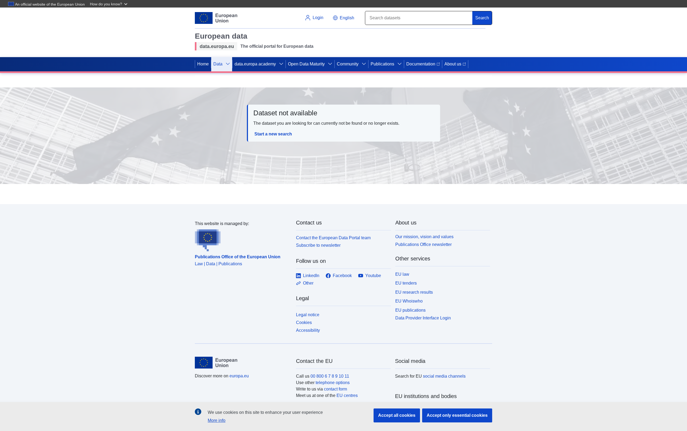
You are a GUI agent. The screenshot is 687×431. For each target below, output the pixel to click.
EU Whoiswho (409, 301)
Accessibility (308, 330)
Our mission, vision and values (424, 236)
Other (308, 283)
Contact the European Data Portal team (333, 237)
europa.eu (239, 376)
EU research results (414, 292)
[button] (109, 4)
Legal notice (307, 314)
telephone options (333, 382)
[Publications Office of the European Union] (242, 239)
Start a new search (273, 134)
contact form (335, 389)
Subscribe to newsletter (318, 245)
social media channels (444, 376)
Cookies (304, 322)
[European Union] (242, 363)
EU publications (410, 310)
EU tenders (406, 283)
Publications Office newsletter (423, 244)
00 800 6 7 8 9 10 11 (329, 376)
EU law (402, 274)
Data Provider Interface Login (423, 318)
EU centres (347, 395)
